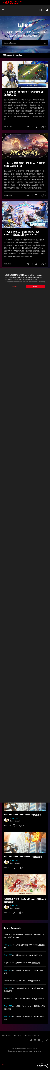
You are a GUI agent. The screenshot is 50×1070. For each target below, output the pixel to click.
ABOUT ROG (6, 1036)
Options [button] (46, 55)
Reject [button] (14, 286)
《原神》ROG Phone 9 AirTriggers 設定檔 (26, 981)
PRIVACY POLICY (32, 1049)
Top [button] (3, 1064)
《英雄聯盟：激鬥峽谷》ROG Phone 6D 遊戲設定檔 (23, 93)
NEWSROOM (22, 1036)
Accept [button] (35, 286)
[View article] (25, 74)
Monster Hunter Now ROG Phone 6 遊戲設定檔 (22, 815)
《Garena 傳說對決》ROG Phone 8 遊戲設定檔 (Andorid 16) (25, 164)
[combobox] (25, 43)
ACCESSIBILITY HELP (36, 1036)
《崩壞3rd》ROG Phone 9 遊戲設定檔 (27, 963)
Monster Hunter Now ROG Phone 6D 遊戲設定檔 (23, 857)
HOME (14, 1036)
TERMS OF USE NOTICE (19, 1049)
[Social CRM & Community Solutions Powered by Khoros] (42, 1065)
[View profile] (6, 819)
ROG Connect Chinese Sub (12, 55)
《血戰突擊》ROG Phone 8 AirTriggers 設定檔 (28, 999)
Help (41, 10)
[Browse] (4, 10)
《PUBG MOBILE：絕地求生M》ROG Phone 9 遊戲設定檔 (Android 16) (21, 233)
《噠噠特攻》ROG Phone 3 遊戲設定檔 (28, 955)
